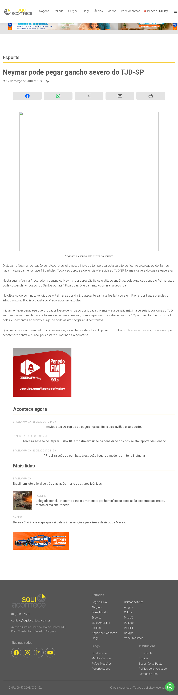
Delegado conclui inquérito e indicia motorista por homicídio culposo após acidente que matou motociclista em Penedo (100, 503)
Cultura (128, 612)
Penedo (58, 11)
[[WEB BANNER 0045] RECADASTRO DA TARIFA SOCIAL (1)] (92, 29)
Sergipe (73, 11)
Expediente (145, 653)
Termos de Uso (148, 674)
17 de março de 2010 (19, 81)
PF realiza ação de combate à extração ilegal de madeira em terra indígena (94, 455)
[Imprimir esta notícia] (150, 96)
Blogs (86, 11)
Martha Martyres (102, 658)
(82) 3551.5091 (20, 614)
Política (96, 627)
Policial (128, 627)
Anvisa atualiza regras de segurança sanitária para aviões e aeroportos (94, 427)
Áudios (98, 11)
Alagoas (44, 11)
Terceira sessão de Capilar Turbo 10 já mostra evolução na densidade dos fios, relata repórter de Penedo (94, 441)
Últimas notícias (133, 602)
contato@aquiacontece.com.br (30, 620)
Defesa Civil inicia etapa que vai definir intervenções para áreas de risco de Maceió (69, 522)
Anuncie (143, 658)
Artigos (128, 607)
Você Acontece (130, 11)
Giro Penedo (99, 653)
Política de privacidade (153, 668)
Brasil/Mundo (100, 612)
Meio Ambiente (101, 622)
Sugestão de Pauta (150, 663)
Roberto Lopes (101, 668)
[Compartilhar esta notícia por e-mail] (120, 96)
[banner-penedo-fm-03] (42, 395)
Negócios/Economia (104, 633)
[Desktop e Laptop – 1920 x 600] (41, 549)
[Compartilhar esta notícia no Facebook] (27, 96)
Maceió (128, 617)
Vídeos (112, 11)
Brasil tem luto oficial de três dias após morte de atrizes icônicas (57, 483)
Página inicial (99, 602)
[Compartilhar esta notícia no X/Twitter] (89, 96)
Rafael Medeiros (102, 663)
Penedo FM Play (157, 11)
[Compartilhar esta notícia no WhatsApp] (58, 96)
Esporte (11, 57)
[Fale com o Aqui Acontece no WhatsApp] (170, 687)
